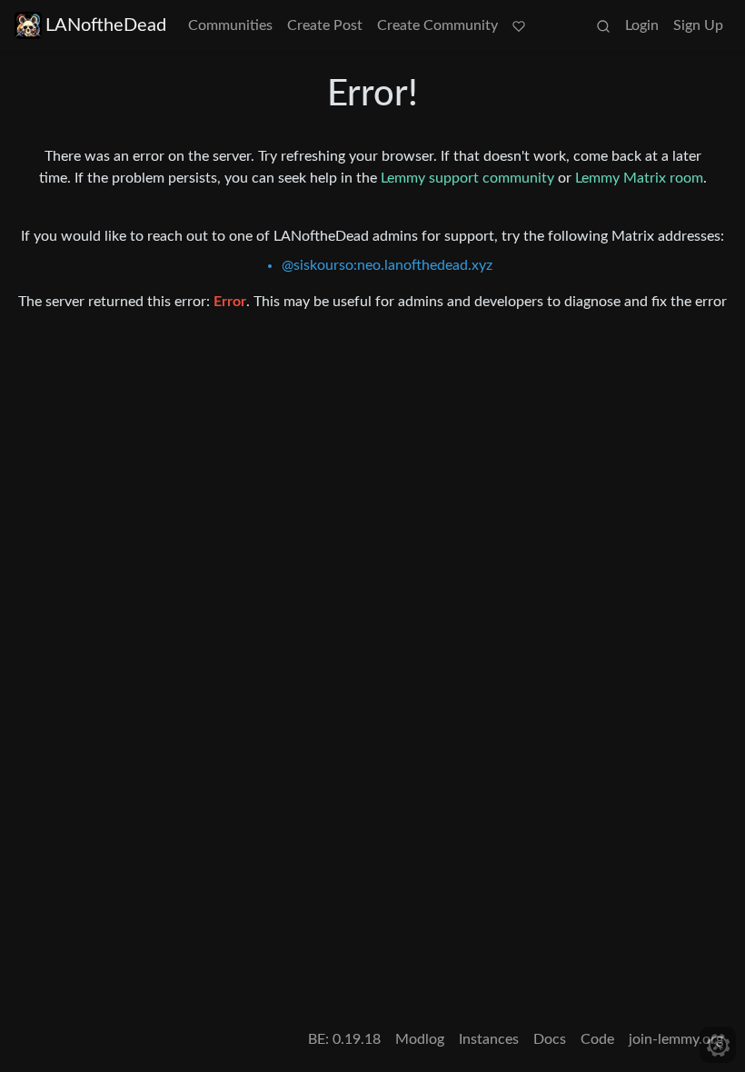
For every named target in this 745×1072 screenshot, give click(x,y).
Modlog (419, 1039)
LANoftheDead (105, 25)
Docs (549, 1039)
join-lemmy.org (676, 1039)
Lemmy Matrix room (639, 178)
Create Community (437, 25)
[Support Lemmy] (518, 25)
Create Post (325, 25)
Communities (230, 25)
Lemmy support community (467, 178)
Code (597, 1039)
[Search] (603, 25)
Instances (489, 1039)
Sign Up (698, 25)
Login (642, 25)
